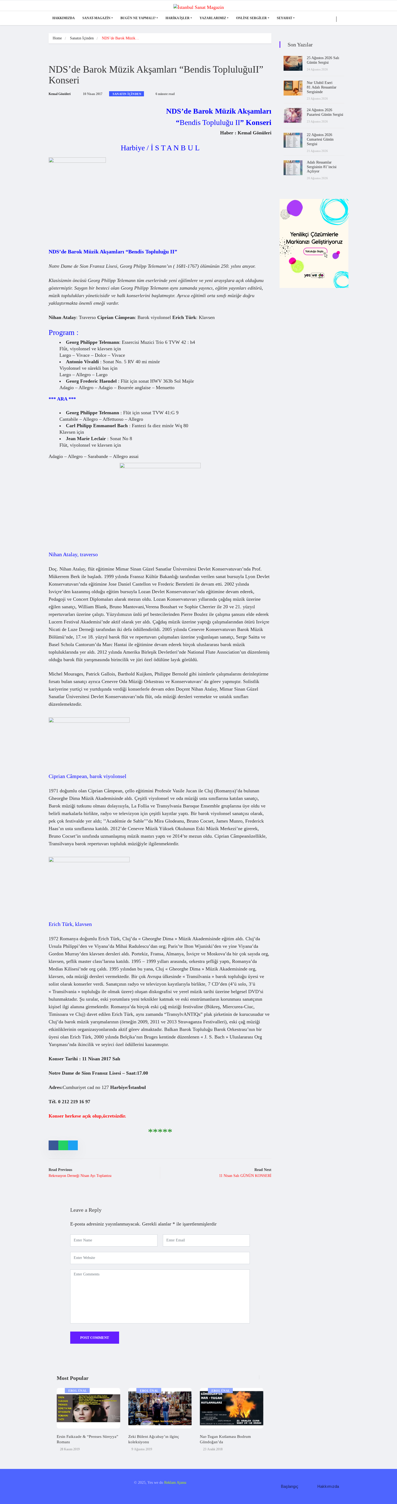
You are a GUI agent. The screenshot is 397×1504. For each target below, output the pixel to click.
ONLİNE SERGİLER (251, 18)
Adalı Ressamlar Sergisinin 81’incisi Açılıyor (322, 167)
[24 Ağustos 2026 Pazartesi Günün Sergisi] (293, 115)
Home (57, 38)
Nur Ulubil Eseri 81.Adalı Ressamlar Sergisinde (322, 87)
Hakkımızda (63, 18)
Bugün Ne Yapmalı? (138, 18)
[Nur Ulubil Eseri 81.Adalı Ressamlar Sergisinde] (293, 88)
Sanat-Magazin (96, 18)
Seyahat (284, 18)
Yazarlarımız (213, 18)
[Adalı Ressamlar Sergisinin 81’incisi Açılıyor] (293, 167)
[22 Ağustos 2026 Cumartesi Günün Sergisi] (293, 140)
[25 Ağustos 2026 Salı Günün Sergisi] (293, 63)
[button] (257, 1380)
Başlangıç (289, 1486)
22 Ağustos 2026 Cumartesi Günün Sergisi (320, 139)
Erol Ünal (77, 1390)
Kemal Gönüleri (59, 94)
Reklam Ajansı (175, 1483)
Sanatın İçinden (82, 38)
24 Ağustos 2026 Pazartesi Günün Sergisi (325, 112)
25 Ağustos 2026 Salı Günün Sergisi (323, 60)
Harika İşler (178, 18)
